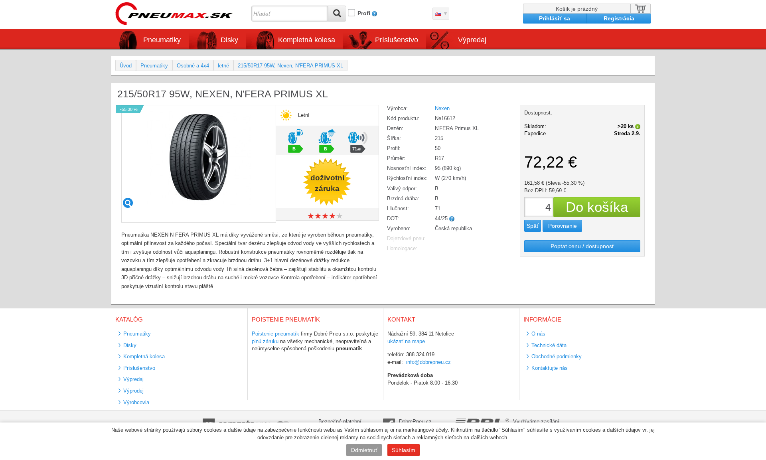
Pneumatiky (154, 66)
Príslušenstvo (396, 40)
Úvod (126, 66)
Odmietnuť (364, 450)
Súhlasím (403, 450)
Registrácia (619, 18)
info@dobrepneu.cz (428, 362)
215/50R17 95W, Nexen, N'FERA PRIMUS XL (290, 66)
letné (223, 66)
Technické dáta (549, 345)
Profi (363, 13)
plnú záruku (265, 341)
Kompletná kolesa (144, 356)
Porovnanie (562, 226)
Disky (129, 345)
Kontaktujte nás (549, 368)
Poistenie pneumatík (275, 334)
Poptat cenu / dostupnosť (582, 246)
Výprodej (133, 391)
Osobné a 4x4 (193, 66)
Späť (533, 226)
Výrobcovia (136, 402)
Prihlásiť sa (554, 18)
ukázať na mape (406, 341)
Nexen (442, 108)
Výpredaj (472, 40)
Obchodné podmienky (556, 356)
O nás (538, 334)
